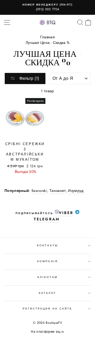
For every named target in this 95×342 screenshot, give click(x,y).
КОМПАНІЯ (47, 261)
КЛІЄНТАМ (47, 277)
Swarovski (39, 190)
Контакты (47, 245)
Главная (47, 37)
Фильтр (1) (28, 78)
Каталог (47, 293)
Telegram (46, 219)
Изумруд (75, 190)
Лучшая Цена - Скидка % (47, 42)
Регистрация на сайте (47, 309)
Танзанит (57, 190)
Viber (66, 212)
